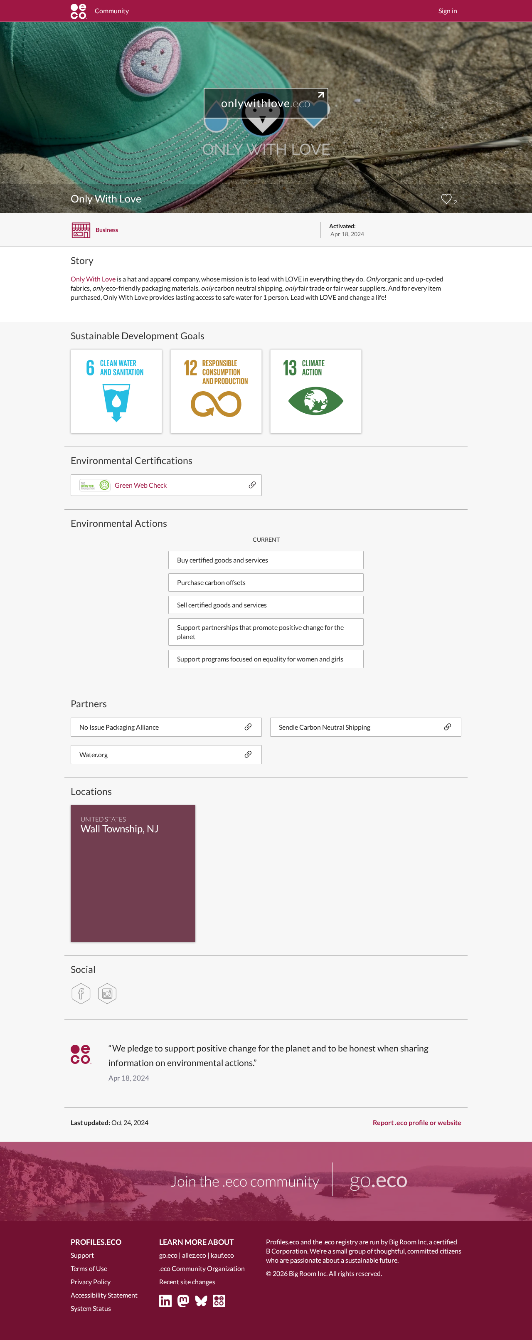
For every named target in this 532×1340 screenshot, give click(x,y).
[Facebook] (81, 993)
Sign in (447, 11)
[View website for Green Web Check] (252, 485)
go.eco (168, 1255)
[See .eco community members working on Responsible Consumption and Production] (216, 391)
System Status (91, 1308)
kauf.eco (222, 1255)
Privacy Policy (91, 1282)
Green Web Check (141, 485)
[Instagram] (107, 993)
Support (82, 1255)
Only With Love (93, 279)
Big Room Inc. (308, 1273)
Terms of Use (89, 1268)
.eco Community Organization (202, 1268)
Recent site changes (187, 1282)
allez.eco (194, 1255)
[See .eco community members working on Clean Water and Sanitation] (116, 391)
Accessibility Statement (104, 1295)
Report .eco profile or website (417, 1122)
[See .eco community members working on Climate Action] (316, 391)
